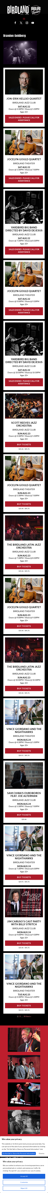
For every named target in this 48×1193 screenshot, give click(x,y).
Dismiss (41, 1153)
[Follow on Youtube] (32, 22)
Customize (24, 1182)
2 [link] (18, 1016)
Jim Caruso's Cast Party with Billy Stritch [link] (24, 923)
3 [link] (20, 1016)
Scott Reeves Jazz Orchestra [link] (24, 424)
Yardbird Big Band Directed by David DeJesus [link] (24, 229)
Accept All (24, 1176)
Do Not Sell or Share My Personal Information (19, 1153)
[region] (24, 1175)
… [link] (22, 1016)
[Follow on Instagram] (26, 22)
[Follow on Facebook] (15, 22)
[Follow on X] (21, 22)
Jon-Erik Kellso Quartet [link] (24, 98)
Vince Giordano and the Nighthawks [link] (24, 730)
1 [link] (17, 1016)
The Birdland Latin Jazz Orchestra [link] (24, 546)
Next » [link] (28, 1016)
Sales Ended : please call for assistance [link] (24, 118)
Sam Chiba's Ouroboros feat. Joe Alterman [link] (24, 794)
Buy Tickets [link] (24, 444)
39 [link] (25, 1016)
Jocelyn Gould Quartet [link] (24, 159)
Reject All (24, 1188)
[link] (24, 94)
